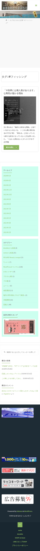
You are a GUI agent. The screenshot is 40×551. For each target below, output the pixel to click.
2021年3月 (7, 228)
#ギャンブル (12, 100)
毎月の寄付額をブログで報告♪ (14, 295)
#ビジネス (14, 104)
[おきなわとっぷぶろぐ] (14, 5)
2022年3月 (7, 185)
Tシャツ (6, 262)
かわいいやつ (8, 272)
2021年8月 (7, 204)
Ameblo (20, 534)
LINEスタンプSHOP (20, 542)
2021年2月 (7, 232)
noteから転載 (8, 253)
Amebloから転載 (9, 248)
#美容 (11, 111)
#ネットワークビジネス (11, 102)
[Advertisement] (20, 46)
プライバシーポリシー (20, 545)
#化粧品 (12, 109)
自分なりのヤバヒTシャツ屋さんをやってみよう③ (20, 391)
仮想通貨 (6, 290)
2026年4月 (7, 180)
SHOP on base (20, 538)
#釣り (16, 111)
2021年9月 (7, 199)
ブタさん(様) (7, 276)
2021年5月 (7, 218)
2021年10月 (7, 195)
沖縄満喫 (6, 300)
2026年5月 (7, 176)
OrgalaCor (7, 394)
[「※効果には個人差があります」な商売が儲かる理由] (28, 110)
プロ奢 (5, 281)
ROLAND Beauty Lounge (11, 257)
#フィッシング (11, 107)
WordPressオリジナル (11, 267)
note (20, 530)
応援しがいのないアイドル (11, 374)
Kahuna (19, 511)
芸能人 (5, 305)
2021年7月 (7, 209)
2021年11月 (7, 190)
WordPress (28, 511)
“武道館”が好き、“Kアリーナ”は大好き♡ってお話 (19, 366)
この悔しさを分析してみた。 (12, 378)
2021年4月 (7, 223)
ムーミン (6, 286)
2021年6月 (7, 213)
